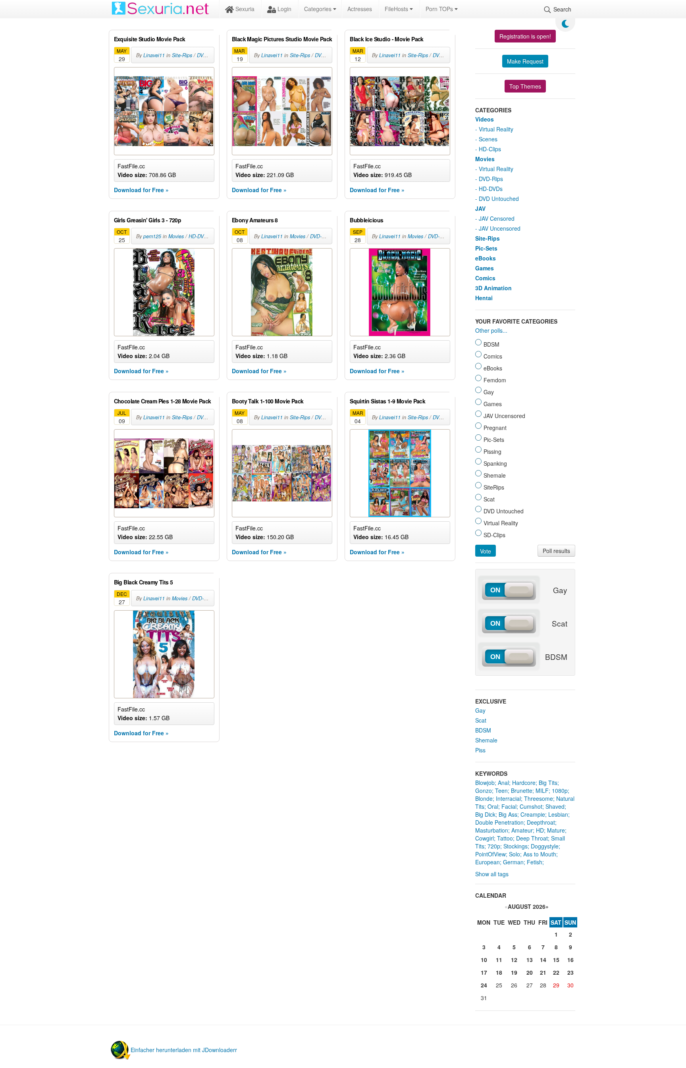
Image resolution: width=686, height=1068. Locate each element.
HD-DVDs (199, 236)
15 (556, 960)
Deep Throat (532, 838)
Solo (514, 854)
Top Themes (525, 86)
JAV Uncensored (499, 228)
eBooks (485, 258)
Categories (318, 9)
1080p (560, 790)
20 (529, 972)
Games (484, 268)
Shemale (486, 740)
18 (499, 972)
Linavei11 (154, 55)
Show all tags (492, 874)
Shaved (555, 806)
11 (499, 960)
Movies (176, 236)
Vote (485, 551)
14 (543, 960)
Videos (484, 119)
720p (494, 846)
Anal (503, 783)
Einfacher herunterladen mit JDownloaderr (184, 1050)
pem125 (152, 236)
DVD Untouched (499, 198)
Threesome (538, 798)
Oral (493, 806)
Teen (501, 790)
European (487, 862)
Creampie (532, 814)
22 (556, 972)
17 (484, 972)
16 (570, 960)
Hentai (484, 298)
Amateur (522, 830)
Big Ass (508, 814)
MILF (542, 790)
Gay (480, 710)
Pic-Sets (486, 248)
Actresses (359, 9)
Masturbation (491, 830)
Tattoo (505, 838)
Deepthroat (541, 822)
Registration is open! (525, 36)
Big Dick (485, 814)
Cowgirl (484, 838)
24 (484, 985)
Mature (556, 830)
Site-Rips (182, 55)
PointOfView (490, 854)
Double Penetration (499, 822)
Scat (480, 720)
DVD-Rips (207, 55)
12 (514, 960)
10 (484, 960)
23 (570, 972)
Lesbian (558, 814)
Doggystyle (545, 846)
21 (543, 972)
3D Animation (493, 288)
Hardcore (524, 783)
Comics (485, 278)
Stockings (515, 846)
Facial (508, 806)
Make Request (525, 61)
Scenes (488, 139)
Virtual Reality (496, 129)
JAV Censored (496, 218)
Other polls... (491, 330)
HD (540, 830)
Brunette (521, 790)
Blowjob (485, 783)
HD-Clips (490, 149)
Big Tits (548, 783)
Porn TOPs (440, 9)
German (513, 862)
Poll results (556, 551)
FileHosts (397, 9)
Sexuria (244, 9)
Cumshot (531, 806)
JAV (480, 208)
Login (283, 9)
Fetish (534, 862)
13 (529, 960)
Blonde (484, 798)
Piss (480, 750)
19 (514, 972)
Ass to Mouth (539, 854)
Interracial (508, 798)
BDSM (483, 730)
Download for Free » (141, 190)
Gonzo (483, 790)
